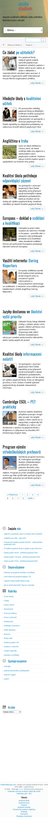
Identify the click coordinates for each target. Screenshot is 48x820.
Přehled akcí (8, 621)
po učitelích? (19, 52)
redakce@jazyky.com (8, 785)
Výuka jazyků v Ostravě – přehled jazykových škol (22, 557)
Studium (24, 805)
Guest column (9, 605)
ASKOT (6, 679)
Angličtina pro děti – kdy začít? (15, 538)
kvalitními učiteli (22, 100)
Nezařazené (8, 609)
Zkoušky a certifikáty (11, 655)
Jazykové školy (24, 800)
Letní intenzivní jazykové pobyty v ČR (17, 576)
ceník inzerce (29, 787)
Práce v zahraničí (10, 617)
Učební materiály (10, 651)
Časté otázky (8, 596)
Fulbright (7, 666)
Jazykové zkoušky (24, 807)
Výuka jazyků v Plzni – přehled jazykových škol (21, 561)
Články (6, 601)
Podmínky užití (22, 793)
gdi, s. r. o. (19, 789)
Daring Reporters (20, 262)
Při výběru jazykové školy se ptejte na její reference (23, 548)
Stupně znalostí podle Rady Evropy (16, 581)
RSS (30, 793)
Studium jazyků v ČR (11, 642)
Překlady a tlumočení (11, 626)
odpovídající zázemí (20, 178)
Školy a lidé (8, 638)
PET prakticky (19, 404)
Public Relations (10, 630)
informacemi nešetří (22, 356)
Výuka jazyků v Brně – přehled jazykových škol (21, 553)
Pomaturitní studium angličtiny (24, 809)
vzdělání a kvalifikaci (23, 220)
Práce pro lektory (10, 613)
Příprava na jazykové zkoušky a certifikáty (19, 572)
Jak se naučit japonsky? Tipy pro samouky (19, 585)
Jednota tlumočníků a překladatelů (16, 671)
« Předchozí (12, 494)
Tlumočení (24, 814)
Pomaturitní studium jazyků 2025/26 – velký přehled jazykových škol (23, 543)
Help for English (10, 675)
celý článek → (37, 83)
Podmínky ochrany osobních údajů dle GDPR (24, 791)
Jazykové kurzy (24, 803)
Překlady (24, 812)
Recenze (7, 634)
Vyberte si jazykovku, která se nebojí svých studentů (23, 534)
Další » (31, 498)
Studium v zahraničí (11, 646)
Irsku (15, 141)
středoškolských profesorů (22, 449)
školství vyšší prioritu (22, 314)
